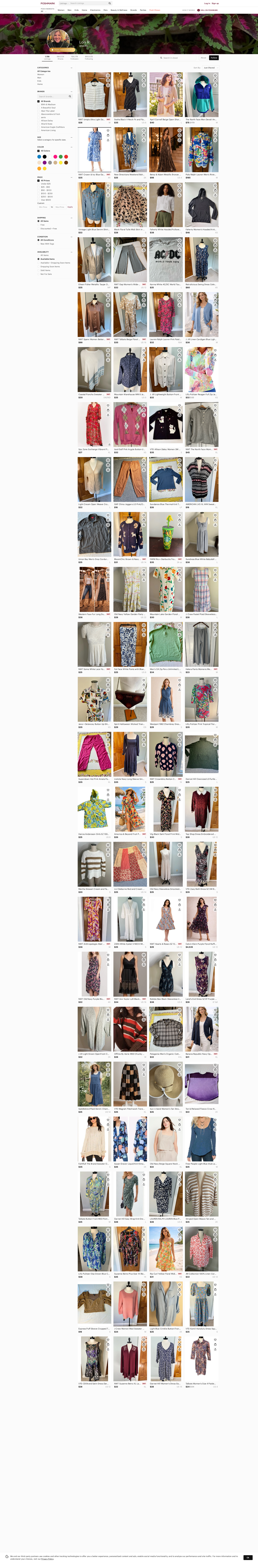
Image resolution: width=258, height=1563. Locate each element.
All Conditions (47, 240)
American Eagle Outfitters (53, 127)
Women (61, 10)
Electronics (95, 10)
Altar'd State (46, 124)
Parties (143, 10)
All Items (45, 221)
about (203, 58)
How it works (188, 10)
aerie (43, 117)
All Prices (45, 180)
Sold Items (45, 270)
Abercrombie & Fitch (50, 114)
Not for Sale (46, 274)
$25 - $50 (45, 187)
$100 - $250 (47, 193)
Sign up (215, 3)
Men (69, 10)
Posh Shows (154, 10)
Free (43, 225)
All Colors (45, 151)
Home (84, 10)
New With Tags (47, 244)
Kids (77, 10)
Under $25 (46, 184)
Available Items (48, 259)
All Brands (46, 101)
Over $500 (46, 200)
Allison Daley (47, 120)
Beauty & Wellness (119, 10)
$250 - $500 (47, 196)
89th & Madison (48, 104)
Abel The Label (48, 111)
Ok (248, 1557)
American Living (48, 130)
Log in (207, 3)
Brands (133, 10)
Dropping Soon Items (50, 266)
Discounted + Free (49, 228)
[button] (64, 3)
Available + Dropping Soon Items (55, 263)
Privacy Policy (47, 1559)
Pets (106, 10)
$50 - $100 (46, 190)
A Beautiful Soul (48, 107)
